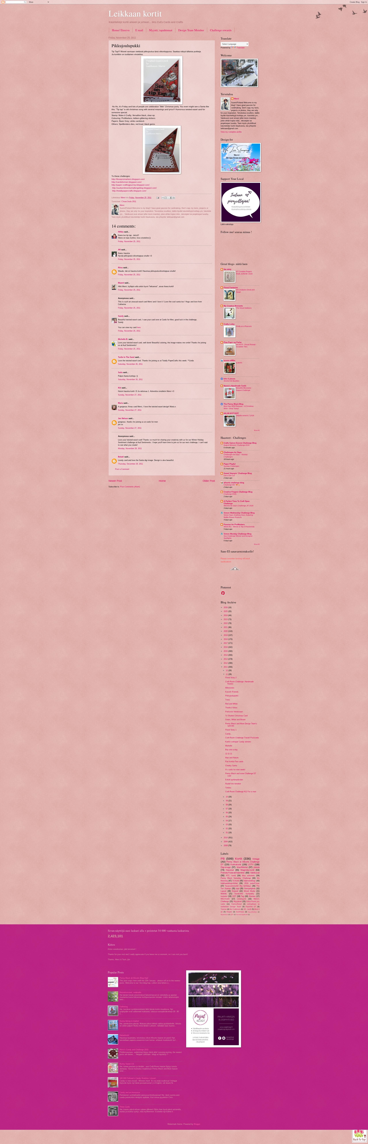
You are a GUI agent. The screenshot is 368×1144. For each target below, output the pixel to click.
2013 (226, 659)
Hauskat (230, 870)
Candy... (228, 734)
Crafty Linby (229, 324)
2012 (226, 663)
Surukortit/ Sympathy (244, 894)
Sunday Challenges (231, 466)
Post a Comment (122, 469)
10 (227, 797)
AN (119, 250)
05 (227, 817)
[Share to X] (168, 197)
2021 (226, 627)
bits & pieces (229, 379)
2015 (226, 651)
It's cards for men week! (235, 770)
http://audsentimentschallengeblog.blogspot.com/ (134, 188)
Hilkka (120, 232)
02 (227, 828)
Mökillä (224, 894)
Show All (256, 430)
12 (227, 670)
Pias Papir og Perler (233, 342)
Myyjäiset (238, 901)
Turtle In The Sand (126, 357)
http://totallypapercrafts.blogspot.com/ (129, 191)
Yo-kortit (235, 881)
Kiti (119, 388)
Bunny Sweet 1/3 (127, 1064)
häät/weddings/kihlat (229, 883)
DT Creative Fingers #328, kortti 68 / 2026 (244, 273)
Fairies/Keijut (236, 904)
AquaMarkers (252, 912)
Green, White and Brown (235, 719)
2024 (226, 615)
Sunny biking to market (129, 1021)
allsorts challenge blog (234, 483)
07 (227, 809)
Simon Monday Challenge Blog (237, 534)
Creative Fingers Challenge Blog (238, 492)
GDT (234, 896)
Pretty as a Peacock (244, 326)
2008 (226, 845)
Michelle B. (123, 339)
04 (227, 821)
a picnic (239, 363)
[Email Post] (158, 198)
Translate (241, 48)
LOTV (251, 864)
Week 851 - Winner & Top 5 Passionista (239, 527)
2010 (226, 838)
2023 (226, 619)
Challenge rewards (221, 30)
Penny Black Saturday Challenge (236, 878)
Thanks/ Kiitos (231, 708)
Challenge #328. (230, 494)
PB (223, 858)
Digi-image (226, 867)
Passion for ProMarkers (234, 524)
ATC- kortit (231, 875)
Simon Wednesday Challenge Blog (239, 513)
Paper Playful (230, 464)
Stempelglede (249, 888)
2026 (226, 607)
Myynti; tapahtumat (160, 30)
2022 (226, 623)
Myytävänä (224, 914)
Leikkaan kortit (135, 13)
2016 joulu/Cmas (251, 883)
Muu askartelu (248, 875)
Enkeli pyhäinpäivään (234, 780)
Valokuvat (254, 872)
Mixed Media (249, 891)
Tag (242, 896)
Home (162, 480)
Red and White (231, 704)
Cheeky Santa (231, 765)
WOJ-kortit (225, 899)
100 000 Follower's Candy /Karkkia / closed (138, 1078)
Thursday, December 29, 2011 (130, 464)
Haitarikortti (124, 1035)
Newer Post (115, 480)
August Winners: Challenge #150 (237, 445)
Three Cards (125, 1107)
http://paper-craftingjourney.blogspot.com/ (131, 185)
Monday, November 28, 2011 (130, 448)
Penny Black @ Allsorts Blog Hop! (134, 978)
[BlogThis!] (165, 197)
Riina (120, 268)
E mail (139, 30)
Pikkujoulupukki (231, 696)
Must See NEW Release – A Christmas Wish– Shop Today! (239, 407)
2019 (226, 635)
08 (227, 805)
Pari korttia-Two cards (234, 761)
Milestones (229, 688)
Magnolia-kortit (247, 870)
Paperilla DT (251, 907)
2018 (226, 639)
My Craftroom (235, 909)
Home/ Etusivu (121, 30)
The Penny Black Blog (233, 404)
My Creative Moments (233, 306)
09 (227, 801)
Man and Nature (231, 758)
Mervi (236, 99)
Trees (227, 700)
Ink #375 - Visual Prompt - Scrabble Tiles (246, 346)
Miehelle (228, 746)
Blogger (197, 1124)
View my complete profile (231, 132)
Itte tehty (227, 269)
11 (227, 674)
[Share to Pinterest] (173, 197)
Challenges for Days (232, 452)
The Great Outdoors (244, 308)
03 (227, 824)
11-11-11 (228, 754)
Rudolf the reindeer (233, 784)
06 (227, 812)
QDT (231, 914)
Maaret (121, 283)
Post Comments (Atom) (130, 487)
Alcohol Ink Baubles (231, 381)
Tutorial (224, 909)
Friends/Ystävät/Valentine (233, 872)
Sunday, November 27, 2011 (129, 395)
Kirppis (229, 912)
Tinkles (228, 788)
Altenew (252, 896)
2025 (226, 611)
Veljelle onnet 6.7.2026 (245, 416)
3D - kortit (247, 909)
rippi (237, 888)
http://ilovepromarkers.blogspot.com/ (128, 179)
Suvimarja (240, 912)
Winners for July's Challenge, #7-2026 (238, 506)
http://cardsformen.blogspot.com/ (127, 182)
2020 (226, 631)
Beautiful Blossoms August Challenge (243, 389)
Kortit (238, 858)
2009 (226, 842)
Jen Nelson (123, 418)
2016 (226, 647)
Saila (120, 372)
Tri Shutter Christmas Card (236, 716)
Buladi (121, 457)
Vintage (255, 859)
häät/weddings (250, 881)
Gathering (124, 1007)
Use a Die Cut (229, 476)
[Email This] (162, 197)
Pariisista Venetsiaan (234, 712)
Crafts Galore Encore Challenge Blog (240, 443)
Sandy (121, 316)
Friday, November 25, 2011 (129, 241)
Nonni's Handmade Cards (235, 386)
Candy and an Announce (130, 1092)
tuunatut (224, 896)
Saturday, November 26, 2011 (130, 364)
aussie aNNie (229, 360)
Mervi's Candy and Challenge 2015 (134, 1050)
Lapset (223, 891)
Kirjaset (235, 891)
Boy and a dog (231, 750)
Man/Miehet (242, 867)
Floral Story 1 (230, 730)
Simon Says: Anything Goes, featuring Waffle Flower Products (238, 516)
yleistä (256, 867)
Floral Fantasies (231, 288)
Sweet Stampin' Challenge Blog (238, 473)
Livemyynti (241, 899)
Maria (120, 403)
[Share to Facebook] (171, 197)
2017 (226, 643)
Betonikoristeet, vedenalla (130, 992)
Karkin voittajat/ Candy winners (238, 742)
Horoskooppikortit (242, 914)
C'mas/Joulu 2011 (128, 201)
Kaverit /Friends (231, 692)
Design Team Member (191, 30)
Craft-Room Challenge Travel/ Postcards (242, 738)
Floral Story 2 (230, 678)
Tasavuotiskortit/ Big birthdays (238, 886)
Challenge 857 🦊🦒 (232, 485)
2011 (226, 667)
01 (227, 832)
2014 (226, 655)
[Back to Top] (359, 1134)
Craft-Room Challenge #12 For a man (240, 792)
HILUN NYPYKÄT (231, 413)
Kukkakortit (235, 864)
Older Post (209, 480)
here (139, 327)
